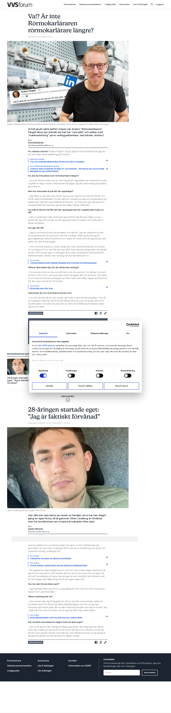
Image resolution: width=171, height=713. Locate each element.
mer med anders (57, 160)
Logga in (160, 4)
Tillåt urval (85, 386)
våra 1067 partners (46, 345)
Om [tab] (127, 333)
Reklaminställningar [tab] (99, 333)
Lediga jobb (110, 4)
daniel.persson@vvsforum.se (38, 531)
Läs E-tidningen (140, 4)
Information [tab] (71, 333)
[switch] (71, 376)
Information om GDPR (79, 666)
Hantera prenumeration (90, 4)
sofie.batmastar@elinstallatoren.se (41, 145)
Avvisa (49, 386)
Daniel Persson (35, 529)
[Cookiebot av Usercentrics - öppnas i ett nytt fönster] (128, 325)
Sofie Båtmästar (36, 143)
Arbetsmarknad (35, 313)
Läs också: (64, 261)
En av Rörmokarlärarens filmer (67, 168)
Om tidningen (45, 671)
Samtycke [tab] (43, 333)
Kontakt (72, 661)
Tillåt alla (121, 386)
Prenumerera (70, 4)
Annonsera (124, 4)
